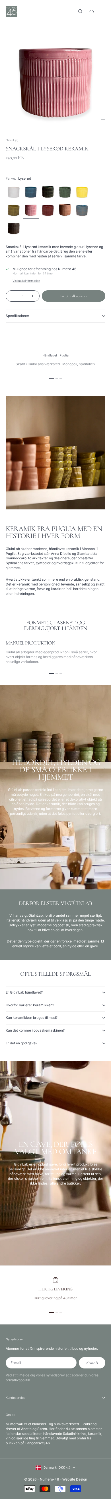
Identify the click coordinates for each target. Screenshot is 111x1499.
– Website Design (73, 1479)
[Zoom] (103, 119)
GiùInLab (12, 140)
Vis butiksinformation (26, 280)
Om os (10, 1415)
